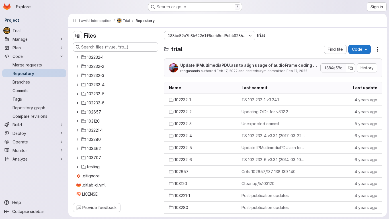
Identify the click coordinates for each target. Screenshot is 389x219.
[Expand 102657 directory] (77, 112)
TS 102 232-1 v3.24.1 (260, 99)
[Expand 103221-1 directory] (77, 130)
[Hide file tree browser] (77, 35)
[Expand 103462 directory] (77, 148)
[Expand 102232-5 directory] (77, 93)
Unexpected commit (260, 123)
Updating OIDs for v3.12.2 (264, 111)
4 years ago (366, 99)
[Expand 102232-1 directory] (77, 57)
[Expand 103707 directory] (77, 157)
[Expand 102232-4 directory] (77, 84)
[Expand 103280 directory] (77, 139)
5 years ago (366, 123)
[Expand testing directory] (77, 166)
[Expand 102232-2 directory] (77, 66)
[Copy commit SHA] (350, 67)
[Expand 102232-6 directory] (77, 103)
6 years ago (366, 135)
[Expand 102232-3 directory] (77, 75)
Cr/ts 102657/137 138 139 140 (268, 171)
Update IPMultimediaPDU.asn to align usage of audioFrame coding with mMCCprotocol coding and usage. (249, 65)
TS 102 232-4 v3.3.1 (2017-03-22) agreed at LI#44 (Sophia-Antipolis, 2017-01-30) (273, 135)
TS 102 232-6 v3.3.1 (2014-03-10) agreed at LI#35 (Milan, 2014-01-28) (273, 159)
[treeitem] (116, 57)
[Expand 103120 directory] (77, 121)
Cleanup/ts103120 (258, 183)
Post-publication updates (265, 195)
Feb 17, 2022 (227, 71)
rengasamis (190, 71)
